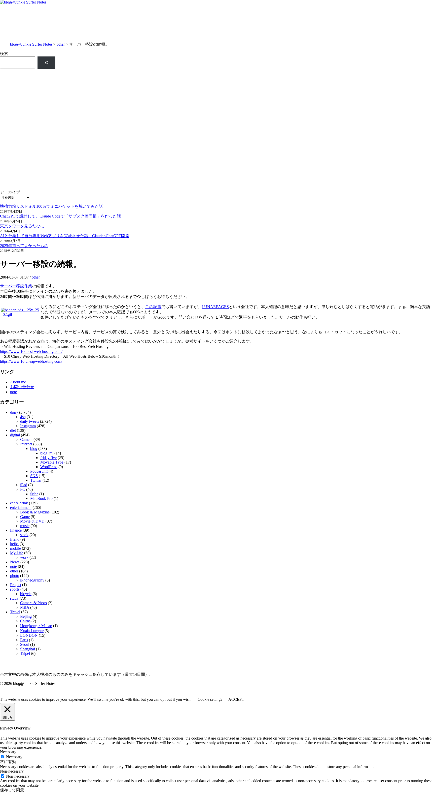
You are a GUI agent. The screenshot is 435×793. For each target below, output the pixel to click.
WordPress (48, 467)
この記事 (153, 306)
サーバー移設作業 (16, 286)
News (14, 562)
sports (14, 589)
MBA (24, 607)
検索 (4, 53)
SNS (34, 476)
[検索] (46, 62)
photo (14, 575)
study (14, 598)
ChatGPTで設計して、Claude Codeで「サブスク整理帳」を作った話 (60, 216)
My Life (16, 553)
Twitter (36, 480)
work (24, 557)
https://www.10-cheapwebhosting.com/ (31, 361)
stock (24, 535)
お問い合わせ (22, 387)
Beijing (26, 616)
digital (15, 435)
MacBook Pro (41, 498)
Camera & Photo (33, 603)
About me (18, 382)
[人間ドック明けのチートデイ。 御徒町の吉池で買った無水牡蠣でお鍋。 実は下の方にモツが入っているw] (326, 77)
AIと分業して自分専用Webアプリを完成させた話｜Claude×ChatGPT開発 (64, 236)
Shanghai (27, 649)
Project (15, 585)
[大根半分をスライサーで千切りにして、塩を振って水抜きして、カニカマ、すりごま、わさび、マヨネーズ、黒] (326, 146)
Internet (26, 444)
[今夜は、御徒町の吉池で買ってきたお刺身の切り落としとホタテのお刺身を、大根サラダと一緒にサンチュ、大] (108, 121)
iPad (23, 485)
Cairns (25, 621)
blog (33, 448)
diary (14, 412)
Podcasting (39, 471)
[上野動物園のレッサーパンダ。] (326, 91)
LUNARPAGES (215, 306)
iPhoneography (32, 580)
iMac (34, 494)
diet (13, 430)
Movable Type (51, 462)
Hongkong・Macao (36, 626)
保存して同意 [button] (12, 790)
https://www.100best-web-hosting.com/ (31, 351)
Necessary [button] (8, 752)
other (61, 44)
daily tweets (29, 421)
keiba (14, 544)
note (13, 392)
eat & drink (19, 503)
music (24, 526)
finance (16, 530)
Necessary (14, 757)
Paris (24, 640)
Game (25, 516)
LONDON (29, 635)
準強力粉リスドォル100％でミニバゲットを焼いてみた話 (51, 206)
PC (22, 489)
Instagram (28, 426)
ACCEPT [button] (236, 699)
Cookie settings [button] (210, 699)
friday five (48, 457)
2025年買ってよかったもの (24, 245)
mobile (15, 548)
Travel (15, 612)
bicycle (25, 594)
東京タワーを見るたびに (22, 226)
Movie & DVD (32, 521)
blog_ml (46, 453)
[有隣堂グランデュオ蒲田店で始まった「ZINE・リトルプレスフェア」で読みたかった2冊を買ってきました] (108, 99)
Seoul (24, 644)
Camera (26, 439)
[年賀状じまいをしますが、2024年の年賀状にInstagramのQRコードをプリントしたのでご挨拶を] (108, 141)
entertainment (20, 507)
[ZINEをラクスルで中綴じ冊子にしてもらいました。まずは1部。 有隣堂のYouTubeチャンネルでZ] (108, 80)
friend (14, 539)
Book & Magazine (35, 512)
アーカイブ (10, 192)
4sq (23, 417)
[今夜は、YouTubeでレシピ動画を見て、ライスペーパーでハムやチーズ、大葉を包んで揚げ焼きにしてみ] (326, 121)
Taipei (25, 653)
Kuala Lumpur (32, 631)
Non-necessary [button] (12, 771)
